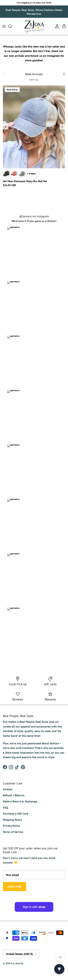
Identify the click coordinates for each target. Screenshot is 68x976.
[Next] (62, 127)
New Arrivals (34, 74)
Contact (8, 789)
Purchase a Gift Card (15, 813)
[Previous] (5, 127)
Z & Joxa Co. (17, 963)
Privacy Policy (11, 825)
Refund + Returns (13, 795)
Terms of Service (13, 832)
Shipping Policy (12, 819)
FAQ (5, 807)
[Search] (12, 26)
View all (34, 79)
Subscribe (14, 886)
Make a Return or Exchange (20, 801)
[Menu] (4, 26)
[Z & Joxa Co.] (34, 26)
